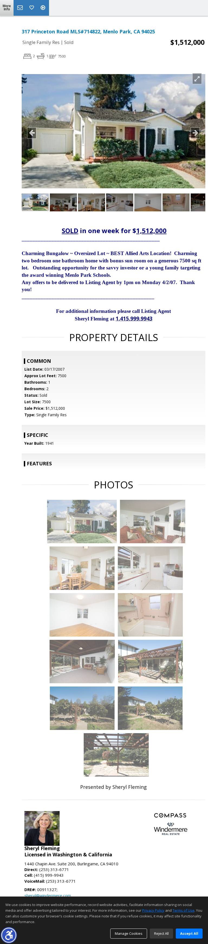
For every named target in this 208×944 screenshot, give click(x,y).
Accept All (189, 933)
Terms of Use (183, 910)
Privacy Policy (153, 910)
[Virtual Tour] (43, 8)
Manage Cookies (128, 933)
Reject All (161, 933)
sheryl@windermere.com (47, 895)
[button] (8, 935)
